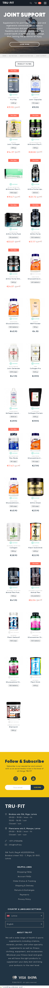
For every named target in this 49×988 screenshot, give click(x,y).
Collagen (14, 548)
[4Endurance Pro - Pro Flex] (13, 92)
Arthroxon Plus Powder (35, 144)
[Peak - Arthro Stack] (35, 496)
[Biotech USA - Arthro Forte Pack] (13, 227)
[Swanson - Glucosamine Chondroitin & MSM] (13, 675)
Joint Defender (13, 368)
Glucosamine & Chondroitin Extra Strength (35, 279)
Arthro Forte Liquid (35, 189)
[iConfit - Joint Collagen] (13, 137)
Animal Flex (35, 592)
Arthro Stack (35, 503)
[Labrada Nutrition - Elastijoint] (13, 720)
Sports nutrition (26, 56)
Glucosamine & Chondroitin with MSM (35, 458)
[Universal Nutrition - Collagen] (13, 541)
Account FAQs (24, 876)
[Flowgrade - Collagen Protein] (35, 406)
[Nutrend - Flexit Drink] (35, 675)
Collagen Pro (35, 368)
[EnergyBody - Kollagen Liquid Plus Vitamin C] (13, 406)
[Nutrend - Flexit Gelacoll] (13, 630)
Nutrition (13, 56)
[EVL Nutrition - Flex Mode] (13, 451)
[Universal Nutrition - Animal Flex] (35, 585)
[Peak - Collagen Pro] (35, 361)
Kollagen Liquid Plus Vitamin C (13, 413)
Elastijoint (13, 727)
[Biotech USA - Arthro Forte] (35, 227)
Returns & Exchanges (24, 890)
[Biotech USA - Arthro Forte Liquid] (35, 182)
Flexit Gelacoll (13, 637)
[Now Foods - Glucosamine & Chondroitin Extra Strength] (35, 272)
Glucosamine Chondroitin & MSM (13, 682)
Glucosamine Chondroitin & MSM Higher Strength (35, 637)
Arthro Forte (35, 234)
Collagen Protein (35, 413)
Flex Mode (13, 458)
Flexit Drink (35, 682)
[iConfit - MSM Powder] (35, 317)
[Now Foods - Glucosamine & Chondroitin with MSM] (35, 451)
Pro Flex (13, 100)
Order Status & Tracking (24, 881)
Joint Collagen (13, 144)
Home (4, 56)
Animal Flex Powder (13, 592)
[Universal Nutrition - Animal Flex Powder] (13, 585)
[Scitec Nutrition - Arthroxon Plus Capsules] (13, 182)
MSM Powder (35, 323)
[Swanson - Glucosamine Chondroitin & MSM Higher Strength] (35, 630)
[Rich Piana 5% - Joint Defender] (13, 361)
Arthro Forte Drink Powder (13, 279)
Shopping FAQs (24, 872)
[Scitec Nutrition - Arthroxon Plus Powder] (35, 137)
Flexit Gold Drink (35, 548)
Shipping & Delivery (24, 886)
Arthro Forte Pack (13, 234)
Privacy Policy (24, 899)
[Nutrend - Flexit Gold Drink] (35, 541)
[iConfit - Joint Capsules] (35, 92)
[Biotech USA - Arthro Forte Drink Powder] (13, 272)
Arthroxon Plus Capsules (13, 189)
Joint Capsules (35, 100)
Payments (24, 895)
